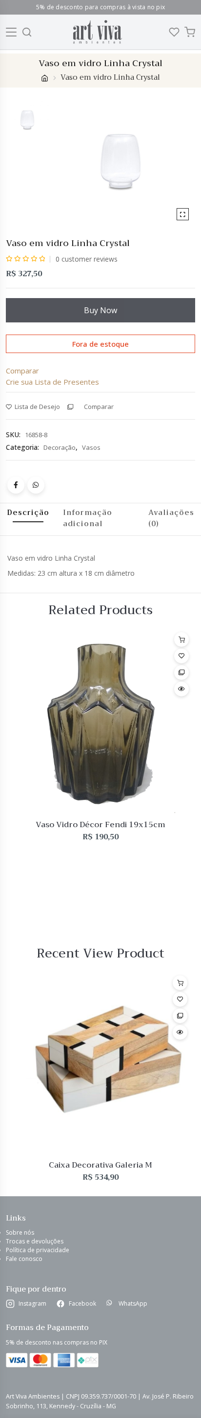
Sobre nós (20, 1232)
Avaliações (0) (171, 518)
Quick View (181, 689)
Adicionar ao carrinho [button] (181, 639)
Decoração (59, 447)
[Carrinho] (189, 32)
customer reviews (87, 259)
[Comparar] (181, 672)
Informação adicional (87, 518)
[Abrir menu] (12, 32)
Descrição (28, 512)
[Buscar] (26, 32)
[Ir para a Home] (97, 31)
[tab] (28, 518)
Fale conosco (24, 1259)
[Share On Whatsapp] (35, 485)
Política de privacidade (37, 1250)
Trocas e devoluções (34, 1241)
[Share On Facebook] (15, 485)
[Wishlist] (174, 32)
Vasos (91, 447)
